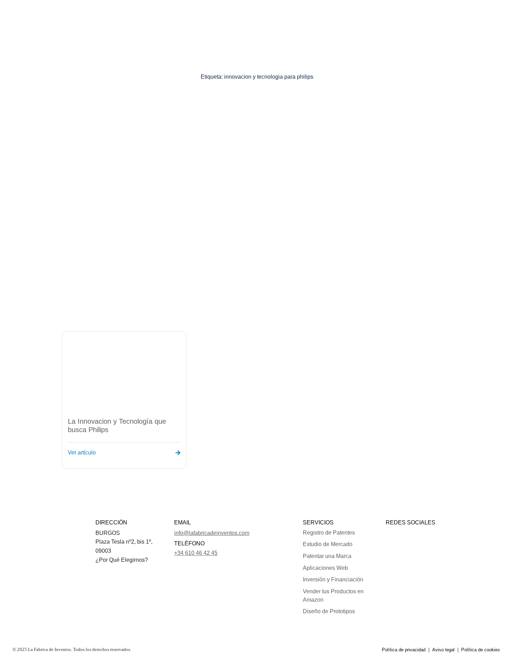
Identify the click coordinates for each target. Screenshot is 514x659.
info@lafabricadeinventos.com (211, 533)
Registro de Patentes (329, 533)
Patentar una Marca (327, 556)
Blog (373, 16)
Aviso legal (443, 649)
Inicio (87, 16)
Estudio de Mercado (327, 544)
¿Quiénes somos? (125, 16)
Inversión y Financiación (333, 579)
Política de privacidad (404, 649)
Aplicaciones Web (325, 568)
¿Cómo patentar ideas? (255, 16)
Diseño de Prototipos (329, 611)
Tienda (307, 16)
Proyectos (204, 16)
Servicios (168, 16)
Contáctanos (343, 16)
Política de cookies (480, 649)
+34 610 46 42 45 (195, 553)
